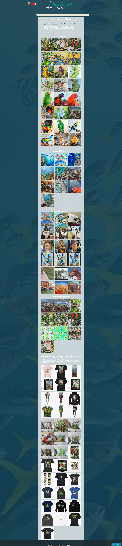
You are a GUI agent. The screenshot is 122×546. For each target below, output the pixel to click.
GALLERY (49, 23)
